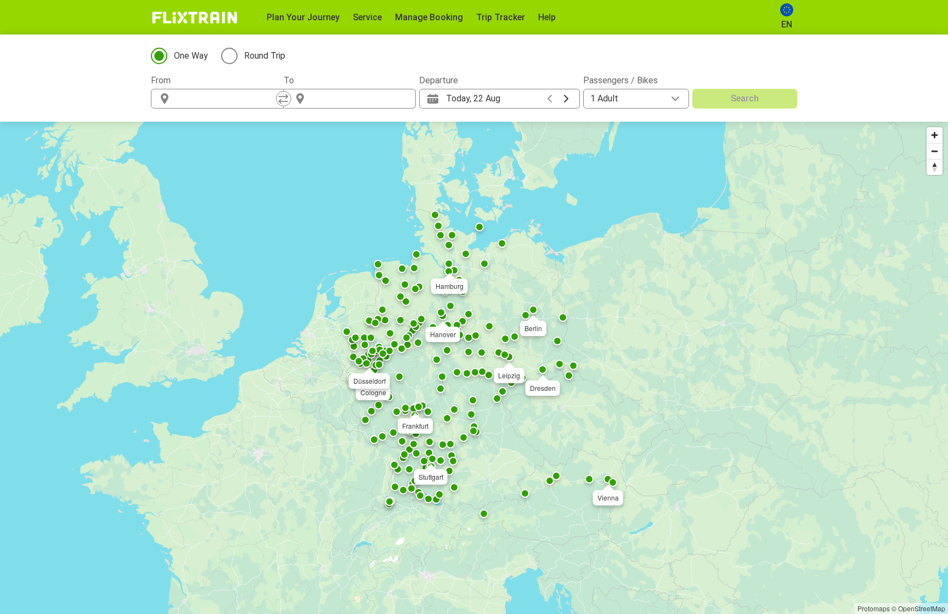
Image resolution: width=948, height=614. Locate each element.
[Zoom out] (935, 151)
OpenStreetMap (921, 608)
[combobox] (227, 98)
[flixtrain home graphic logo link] (194, 17)
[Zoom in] (935, 135)
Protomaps (873, 608)
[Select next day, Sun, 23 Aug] (566, 98)
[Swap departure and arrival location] (283, 98)
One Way (191, 55)
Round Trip (264, 55)
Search (745, 98)
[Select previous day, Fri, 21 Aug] (549, 98)
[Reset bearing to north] (935, 167)
